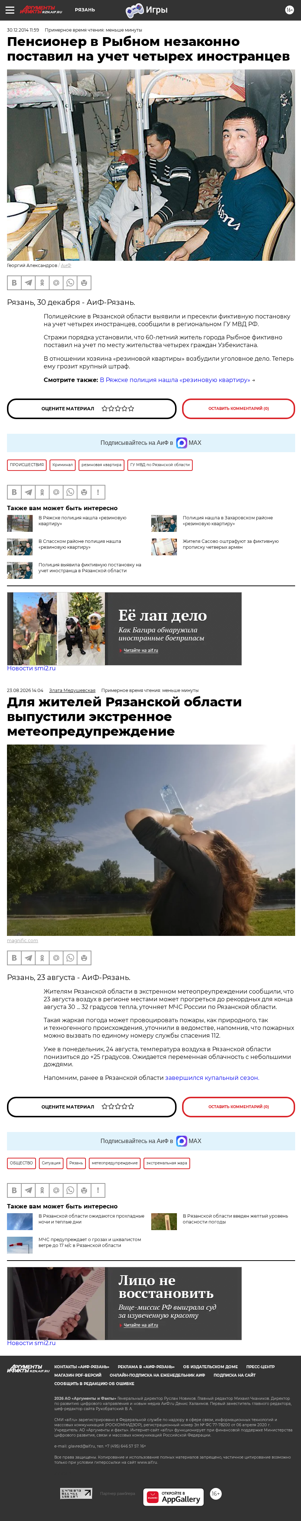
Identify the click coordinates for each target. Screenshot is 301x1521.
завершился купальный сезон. (212, 1077)
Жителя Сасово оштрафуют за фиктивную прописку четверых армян (231, 544)
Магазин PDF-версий (77, 1375)
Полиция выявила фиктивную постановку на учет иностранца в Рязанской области (90, 567)
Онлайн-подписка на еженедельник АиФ (157, 1375)
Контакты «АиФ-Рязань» (81, 1367)
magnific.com (22, 940)
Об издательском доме (210, 1367)
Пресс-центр (260, 1367)
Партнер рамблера (117, 1493)
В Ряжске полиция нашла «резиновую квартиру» (175, 379)
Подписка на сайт (234, 1375)
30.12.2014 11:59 (23, 30)
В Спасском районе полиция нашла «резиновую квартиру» (80, 544)
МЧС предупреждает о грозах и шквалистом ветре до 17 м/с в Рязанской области (90, 1242)
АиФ (66, 265)
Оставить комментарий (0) (238, 408)
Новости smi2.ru (31, 668)
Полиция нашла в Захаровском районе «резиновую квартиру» (228, 520)
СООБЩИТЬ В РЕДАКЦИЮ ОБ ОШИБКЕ (94, 1383)
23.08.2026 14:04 (25, 690)
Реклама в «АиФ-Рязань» (146, 1367)
